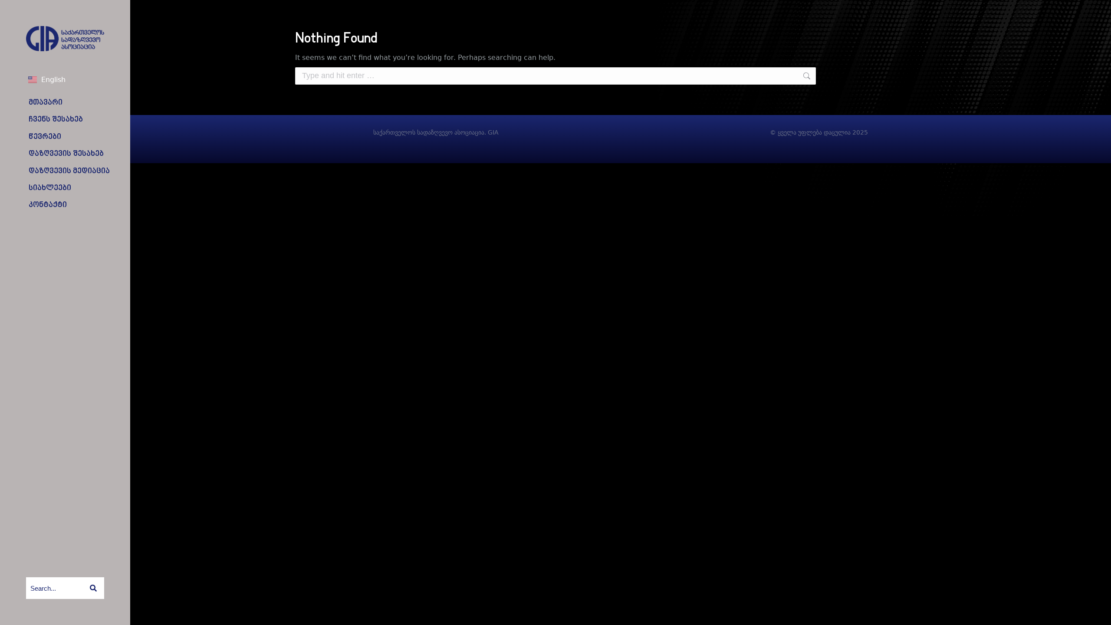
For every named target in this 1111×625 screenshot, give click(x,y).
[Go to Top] (1098, 612)
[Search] (93, 588)
